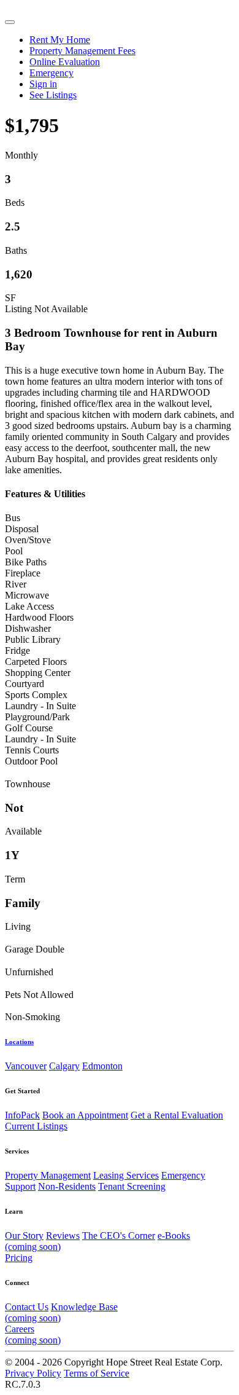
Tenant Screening (131, 1186)
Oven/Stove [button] (28, 540)
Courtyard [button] (24, 683)
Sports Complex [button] (36, 695)
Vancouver (26, 1066)
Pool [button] (14, 551)
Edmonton (102, 1066)
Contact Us (26, 1307)
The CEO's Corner (118, 1235)
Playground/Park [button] (37, 717)
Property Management (48, 1175)
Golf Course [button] (29, 728)
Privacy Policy (33, 1373)
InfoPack (22, 1115)
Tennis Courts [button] (32, 750)
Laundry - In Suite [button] (40, 706)
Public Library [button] (33, 639)
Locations (19, 1041)
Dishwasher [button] (28, 628)
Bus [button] (12, 518)
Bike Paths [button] (26, 562)
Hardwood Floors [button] (39, 617)
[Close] (10, 22)
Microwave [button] (27, 595)
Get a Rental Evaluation (177, 1115)
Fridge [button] (17, 650)
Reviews (63, 1235)
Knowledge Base (61, 1312)
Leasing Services (126, 1175)
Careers (33, 1334)
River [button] (15, 584)
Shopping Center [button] (37, 672)
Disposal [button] (22, 529)
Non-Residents (67, 1186)
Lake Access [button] (29, 606)
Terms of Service (96, 1373)
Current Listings (36, 1126)
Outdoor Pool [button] (31, 761)
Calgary (64, 1066)
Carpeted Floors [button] (36, 661)
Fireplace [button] (22, 573)
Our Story (24, 1235)
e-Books (97, 1241)
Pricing (18, 1257)
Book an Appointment (85, 1115)
